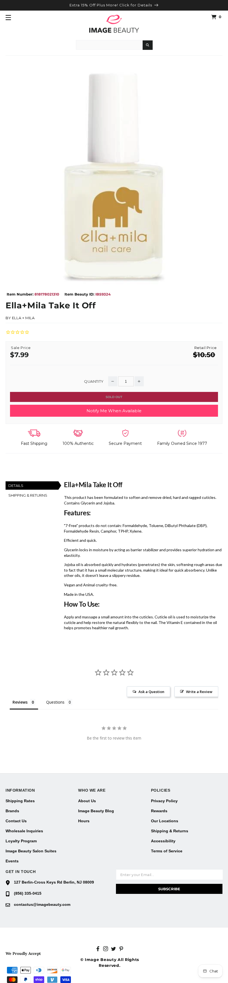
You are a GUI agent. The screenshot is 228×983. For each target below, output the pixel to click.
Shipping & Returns (169, 831)
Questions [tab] (55, 702)
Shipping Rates (20, 801)
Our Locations (164, 821)
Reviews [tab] (20, 702)
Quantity (93, 381)
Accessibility (163, 841)
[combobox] (109, 45)
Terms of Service (166, 851)
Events (12, 861)
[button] (8, 17)
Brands (12, 811)
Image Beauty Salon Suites (31, 851)
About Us (87, 801)
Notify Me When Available (114, 410)
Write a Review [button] (199, 691)
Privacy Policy (164, 801)
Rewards (159, 811)
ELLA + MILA (23, 318)
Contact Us (16, 821)
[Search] (148, 45)
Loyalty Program (21, 841)
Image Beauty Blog (96, 811)
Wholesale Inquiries (24, 831)
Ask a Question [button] (151, 691)
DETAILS (15, 485)
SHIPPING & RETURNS (27, 495)
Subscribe (169, 889)
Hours (84, 821)
